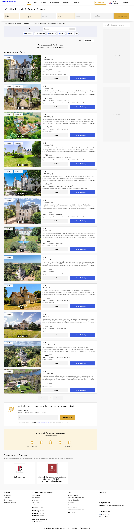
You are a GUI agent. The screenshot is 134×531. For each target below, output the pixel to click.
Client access (8, 500)
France (19, 23)
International (54, 3)
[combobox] (89, 40)
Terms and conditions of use (76, 498)
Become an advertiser (10, 503)
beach (71, 34)
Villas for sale (35, 503)
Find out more (64, 423)
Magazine (66, 3)
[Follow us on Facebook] (107, 496)
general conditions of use (43, 423)
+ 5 (77, 34)
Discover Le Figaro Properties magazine (111, 506)
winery (62, 34)
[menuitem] (29, 2)
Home (5, 23)
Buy (28, 3)
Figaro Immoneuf (85, 528)
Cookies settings (72, 507)
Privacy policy (71, 503)
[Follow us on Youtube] (115, 496)
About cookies (72, 505)
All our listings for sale (38, 511)
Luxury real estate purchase (39, 519)
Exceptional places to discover (56, 23)
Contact (56, 78)
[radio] (32, 443)
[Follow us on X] (111, 496)
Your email (22, 418)
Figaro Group (71, 512)
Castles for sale (36, 498)
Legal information (73, 495)
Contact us (7, 498)
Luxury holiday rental (37, 522)
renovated (28, 34)
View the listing (81, 78)
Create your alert (123, 16)
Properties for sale (37, 500)
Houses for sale (36, 495)
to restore (52, 34)
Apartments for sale (37, 507)
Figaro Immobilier (72, 528)
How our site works (73, 500)
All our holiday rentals (38, 516)
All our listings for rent (38, 513)
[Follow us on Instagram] (104, 496)
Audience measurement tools (76, 510)
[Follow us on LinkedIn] (100, 496)
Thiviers (42, 23)
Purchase (11, 23)
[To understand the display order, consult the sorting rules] (96, 40)
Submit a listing (100, 3)
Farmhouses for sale (37, 505)
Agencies (76, 3)
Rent (35, 3)
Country (7, 15)
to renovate (41, 34)
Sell (83, 3)
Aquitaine (26, 23)
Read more (92, 66)
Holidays (43, 3)
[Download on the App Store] (105, 516)
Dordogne (34, 23)
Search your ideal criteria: (34, 29)
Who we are (7, 495)
